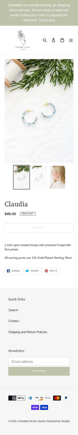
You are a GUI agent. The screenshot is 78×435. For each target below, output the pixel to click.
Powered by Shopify (58, 421)
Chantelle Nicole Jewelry (32, 421)
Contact (13, 321)
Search (13, 310)
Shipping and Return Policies (27, 332)
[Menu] (71, 40)
